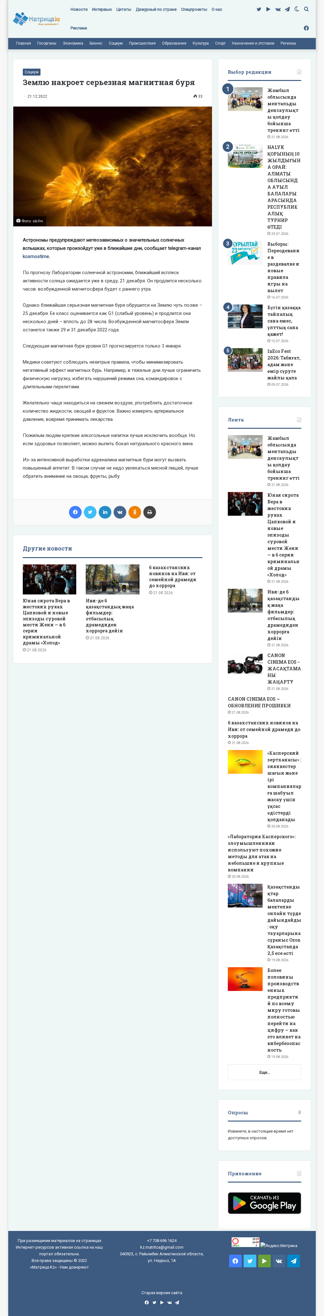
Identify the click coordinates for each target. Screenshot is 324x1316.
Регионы (288, 43)
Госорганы (46, 43)
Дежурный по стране (156, 9)
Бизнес (96, 43)
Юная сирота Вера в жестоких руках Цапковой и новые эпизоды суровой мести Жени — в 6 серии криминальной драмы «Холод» (46, 622)
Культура (201, 43)
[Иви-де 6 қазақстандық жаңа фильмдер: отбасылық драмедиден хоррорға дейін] (113, 579)
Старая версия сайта (161, 1292)
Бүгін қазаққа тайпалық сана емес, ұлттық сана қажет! (284, 320)
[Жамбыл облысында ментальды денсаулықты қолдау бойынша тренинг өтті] (245, 99)
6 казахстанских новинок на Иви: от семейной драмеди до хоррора (172, 576)
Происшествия (142, 43)
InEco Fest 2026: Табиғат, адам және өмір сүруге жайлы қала (284, 364)
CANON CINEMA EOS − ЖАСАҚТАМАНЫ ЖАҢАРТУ (284, 668)
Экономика (73, 43)
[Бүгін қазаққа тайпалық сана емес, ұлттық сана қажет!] (245, 316)
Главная (23, 43)
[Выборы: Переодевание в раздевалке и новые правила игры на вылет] (245, 253)
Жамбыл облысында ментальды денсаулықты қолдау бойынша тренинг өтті (283, 110)
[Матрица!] (36, 19)
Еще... (264, 1072)
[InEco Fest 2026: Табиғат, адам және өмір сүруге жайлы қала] (245, 360)
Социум (116, 43)
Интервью (102, 9)
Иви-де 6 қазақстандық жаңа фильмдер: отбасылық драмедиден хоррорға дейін (110, 616)
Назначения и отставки (253, 43)
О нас (217, 9)
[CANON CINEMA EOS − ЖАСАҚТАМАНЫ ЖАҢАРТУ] (245, 664)
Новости (79, 9)
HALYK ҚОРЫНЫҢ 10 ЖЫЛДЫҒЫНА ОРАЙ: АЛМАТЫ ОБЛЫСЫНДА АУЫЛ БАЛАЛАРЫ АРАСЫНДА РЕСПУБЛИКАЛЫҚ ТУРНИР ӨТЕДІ (284, 187)
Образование (174, 43)
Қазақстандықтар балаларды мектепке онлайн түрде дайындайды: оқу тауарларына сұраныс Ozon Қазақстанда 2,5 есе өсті (284, 920)
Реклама (79, 28)
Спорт (220, 43)
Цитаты (123, 9)
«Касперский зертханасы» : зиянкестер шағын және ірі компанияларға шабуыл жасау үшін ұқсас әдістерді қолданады (284, 786)
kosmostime (36, 256)
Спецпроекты (194, 9)
